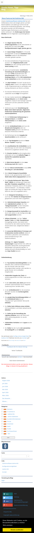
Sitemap (16, 497)
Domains (9, 409)
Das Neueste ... (6, 398)
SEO (9, 433)
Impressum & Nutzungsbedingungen (21, 501)
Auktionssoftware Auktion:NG (10, 463)
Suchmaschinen (12, 431)
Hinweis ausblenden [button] (17, 529)
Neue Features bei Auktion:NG (13, 18)
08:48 (24, 340)
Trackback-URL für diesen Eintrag (17, 347)
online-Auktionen (13, 416)
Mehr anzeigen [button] (8, 525)
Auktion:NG (18, 340)
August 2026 (6, 380)
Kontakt (24, 338)
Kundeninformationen (14, 419)
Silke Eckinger (12, 340)
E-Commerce (11, 411)
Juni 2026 (5, 386)
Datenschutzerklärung (21, 505)
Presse (9, 421)
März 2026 (5, 395)
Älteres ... (5, 401)
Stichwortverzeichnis (9, 508)
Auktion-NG (4, 338)
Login (3, 480)
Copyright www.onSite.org (11, 515)
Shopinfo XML (7, 512)
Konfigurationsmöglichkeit (21, 336)
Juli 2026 (4, 383)
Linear (20, 357)
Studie (9, 429)
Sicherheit (10, 424)
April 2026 (5, 392)
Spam (9, 426)
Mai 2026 (5, 389)
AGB (15, 494)
